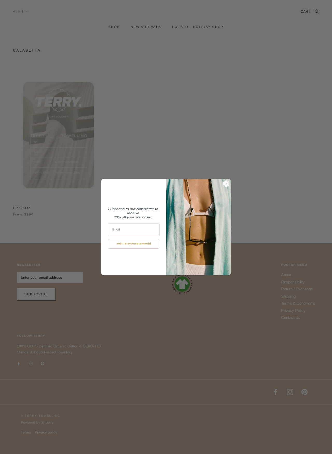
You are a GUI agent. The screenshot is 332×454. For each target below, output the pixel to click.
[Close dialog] (226, 183)
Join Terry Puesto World (133, 244)
